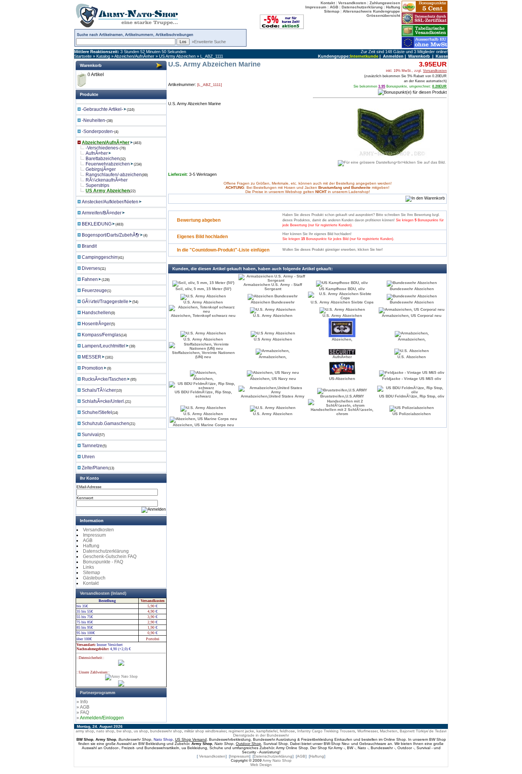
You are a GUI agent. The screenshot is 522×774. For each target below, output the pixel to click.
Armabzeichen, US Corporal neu (411, 315)
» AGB (82, 707)
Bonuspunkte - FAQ (103, 562)
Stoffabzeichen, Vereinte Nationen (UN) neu (203, 354)
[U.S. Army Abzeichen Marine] (392, 160)
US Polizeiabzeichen (411, 414)
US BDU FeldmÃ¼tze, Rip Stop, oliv (411, 396)
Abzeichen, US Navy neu (273, 378)
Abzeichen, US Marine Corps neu (203, 425)
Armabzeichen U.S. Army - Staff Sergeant (272, 286)
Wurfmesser (367, 731)
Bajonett (407, 731)
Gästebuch (94, 578)
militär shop (194, 731)
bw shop (124, 731)
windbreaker (215, 731)
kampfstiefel (266, 731)
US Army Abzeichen (177, 56)
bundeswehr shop (166, 731)
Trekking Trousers (339, 731)
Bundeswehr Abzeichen (412, 289)
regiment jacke (241, 731)
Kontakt (91, 583)
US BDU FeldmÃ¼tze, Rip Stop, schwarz (203, 394)
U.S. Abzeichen (411, 357)
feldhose (287, 731)
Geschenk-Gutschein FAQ (109, 556)
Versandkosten (98, 529)
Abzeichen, (342, 339)
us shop (141, 731)
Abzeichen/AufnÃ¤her (134, 56)
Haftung (91, 545)
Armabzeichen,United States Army (273, 396)
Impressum (94, 535)
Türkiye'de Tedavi (431, 731)
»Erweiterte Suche (209, 41)
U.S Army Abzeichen (273, 339)
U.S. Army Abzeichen (203, 302)
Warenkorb (419, 56)
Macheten (388, 731)
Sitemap (91, 572)
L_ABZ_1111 (211, 56)
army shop (85, 731)
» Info (82, 701)
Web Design (261, 765)
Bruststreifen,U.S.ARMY (342, 396)
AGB (87, 540)
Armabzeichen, (412, 339)
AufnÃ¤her (342, 357)
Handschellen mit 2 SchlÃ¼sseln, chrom (342, 411)
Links (88, 567)
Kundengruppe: (334, 56)
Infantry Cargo (310, 731)
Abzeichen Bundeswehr (273, 302)
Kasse (442, 56)
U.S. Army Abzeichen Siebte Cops (342, 302)
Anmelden (393, 56)
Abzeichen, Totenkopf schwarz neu (203, 315)
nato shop (105, 731)
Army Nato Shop (277, 760)
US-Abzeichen (342, 378)
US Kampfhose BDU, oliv (342, 289)
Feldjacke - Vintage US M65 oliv (411, 378)
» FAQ (82, 712)
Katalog (103, 56)
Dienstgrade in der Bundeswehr (261, 735)
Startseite (83, 56)
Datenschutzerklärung (106, 551)
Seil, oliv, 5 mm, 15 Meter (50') (203, 289)
